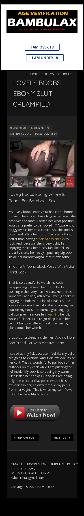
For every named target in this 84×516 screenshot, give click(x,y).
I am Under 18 (45, 57)
